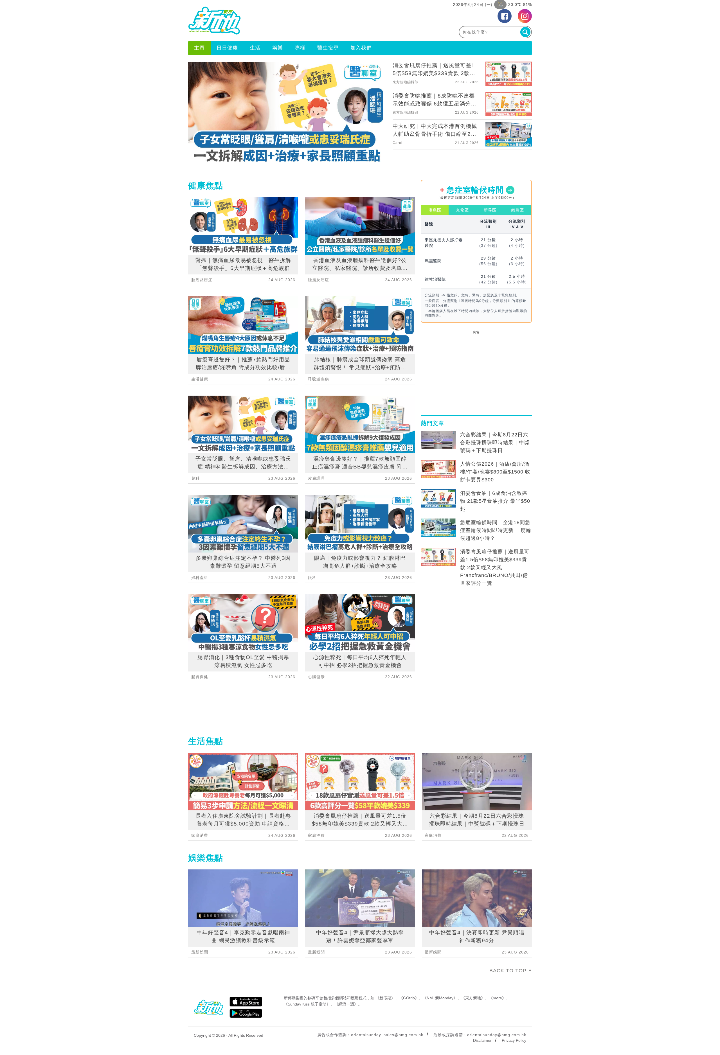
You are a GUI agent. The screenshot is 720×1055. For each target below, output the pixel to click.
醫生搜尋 (328, 48)
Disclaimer (482, 1040)
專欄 (300, 48)
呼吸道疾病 (318, 379)
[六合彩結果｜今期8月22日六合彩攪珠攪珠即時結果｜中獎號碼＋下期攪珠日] (438, 440)
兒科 (195, 478)
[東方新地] (274, 20)
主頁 (199, 48)
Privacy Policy (514, 1040)
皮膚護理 (316, 478)
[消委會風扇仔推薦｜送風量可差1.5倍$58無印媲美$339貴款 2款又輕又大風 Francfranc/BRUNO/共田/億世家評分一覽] (438, 557)
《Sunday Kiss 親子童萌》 (307, 1004)
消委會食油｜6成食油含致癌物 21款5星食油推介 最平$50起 (495, 501)
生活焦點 (205, 741)
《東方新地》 (473, 998)
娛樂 (277, 48)
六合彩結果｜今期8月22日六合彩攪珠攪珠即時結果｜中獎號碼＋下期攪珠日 (495, 442)
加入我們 (361, 48)
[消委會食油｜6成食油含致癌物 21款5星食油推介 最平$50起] (438, 498)
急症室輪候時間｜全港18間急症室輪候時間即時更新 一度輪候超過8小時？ (495, 530)
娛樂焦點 (205, 857)
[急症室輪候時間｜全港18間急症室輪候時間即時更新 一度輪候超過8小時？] (438, 528)
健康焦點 (205, 185)
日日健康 (227, 48)
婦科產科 (199, 577)
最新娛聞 (199, 952)
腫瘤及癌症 (201, 280)
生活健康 (199, 379)
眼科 (312, 577)
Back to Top (507, 970)
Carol (397, 143)
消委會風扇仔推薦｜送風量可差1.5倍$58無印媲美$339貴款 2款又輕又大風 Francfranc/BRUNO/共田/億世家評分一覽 (495, 567)
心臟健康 (316, 677)
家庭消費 (199, 835)
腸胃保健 (199, 677)
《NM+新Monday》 (440, 998)
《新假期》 (385, 998)
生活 (255, 48)
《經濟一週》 (346, 1004)
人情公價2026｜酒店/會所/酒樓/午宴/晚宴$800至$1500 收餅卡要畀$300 (495, 472)
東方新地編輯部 (405, 82)
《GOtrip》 (409, 998)
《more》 (497, 998)
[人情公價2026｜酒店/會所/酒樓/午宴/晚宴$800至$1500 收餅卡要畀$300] (438, 469)
